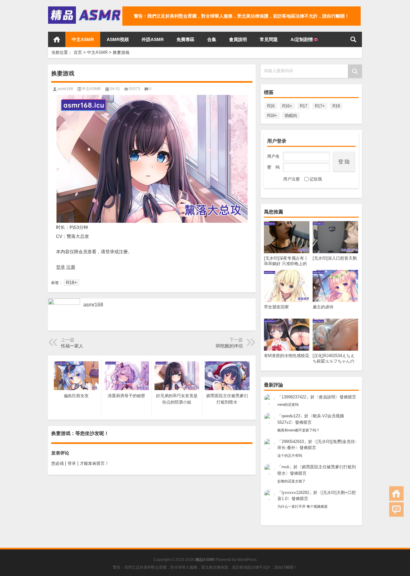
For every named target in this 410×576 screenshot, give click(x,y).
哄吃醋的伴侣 (229, 345)
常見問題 (269, 39)
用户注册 (291, 179)
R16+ (287, 106)
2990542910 (293, 441)
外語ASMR (153, 39)
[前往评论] (396, 509)
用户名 (273, 156)
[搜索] (353, 39)
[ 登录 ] (72, 463)
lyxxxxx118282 (295, 492)
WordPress (247, 559)
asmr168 (65, 89)
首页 (56, 39)
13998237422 (294, 397)
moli (285, 466)
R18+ (272, 115)
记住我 (315, 179)
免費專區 (185, 39)
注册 (70, 267)
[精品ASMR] (85, 8)
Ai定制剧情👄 (304, 39)
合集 (211, 39)
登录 (60, 267)
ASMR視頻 (118, 39)
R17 (303, 106)
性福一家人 (72, 345)
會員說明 (238, 39)
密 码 (273, 167)
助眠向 (291, 115)
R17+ (320, 106)
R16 (271, 106)
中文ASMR (83, 39)
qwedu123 (291, 415)
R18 (336, 106)
